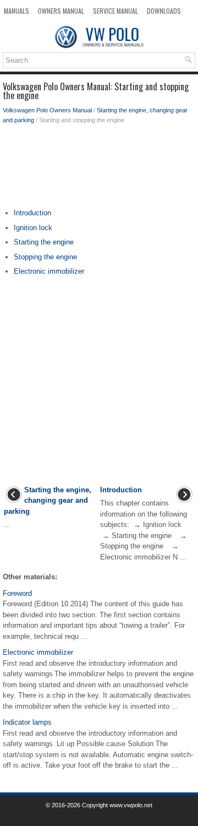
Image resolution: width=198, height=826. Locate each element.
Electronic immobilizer (49, 271)
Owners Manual (61, 10)
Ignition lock (33, 228)
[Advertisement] (99, 169)
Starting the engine (44, 242)
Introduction (32, 213)
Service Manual (115, 10)
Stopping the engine (45, 257)
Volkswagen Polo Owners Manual (47, 110)
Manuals (16, 10)
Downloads (164, 10)
